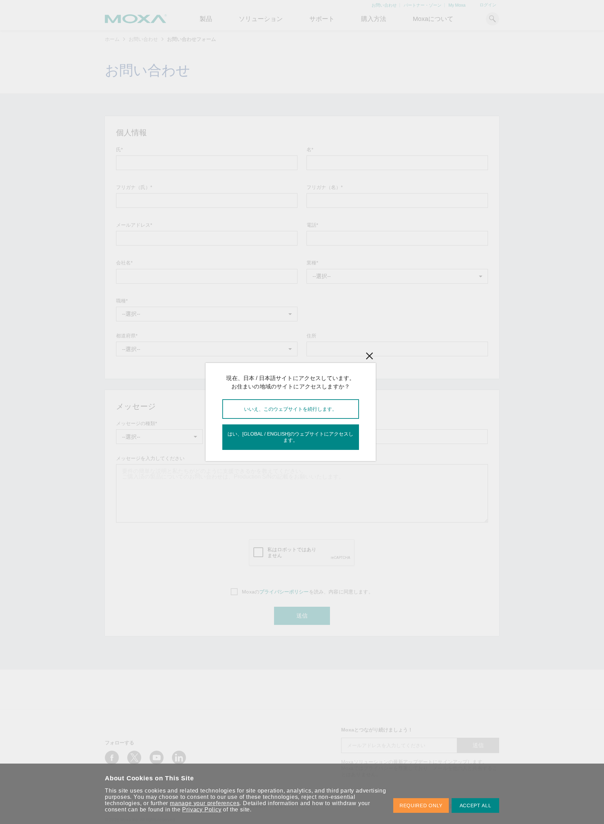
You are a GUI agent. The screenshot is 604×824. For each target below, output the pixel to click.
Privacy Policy (201, 809)
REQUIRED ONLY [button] (421, 805)
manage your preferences (204, 803)
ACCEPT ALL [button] (475, 805)
